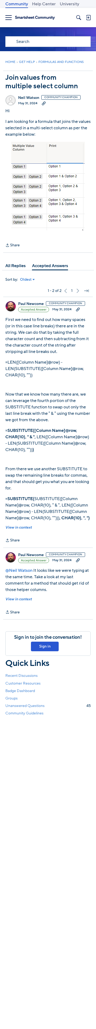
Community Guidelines (24, 713)
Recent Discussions (21, 675)
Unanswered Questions (48, 705)
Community (16, 4)
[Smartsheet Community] (35, 17)
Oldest (26, 279)
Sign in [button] (45, 646)
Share (12, 245)
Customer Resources (23, 683)
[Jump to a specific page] (86, 291)
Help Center (44, 4)
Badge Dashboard (20, 690)
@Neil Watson (19, 570)
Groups (11, 698)
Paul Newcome (31, 304)
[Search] (78, 17)
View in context (18, 527)
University (69, 4)
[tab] (15, 265)
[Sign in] (88, 17)
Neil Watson (28, 97)
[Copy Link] (44, 103)
